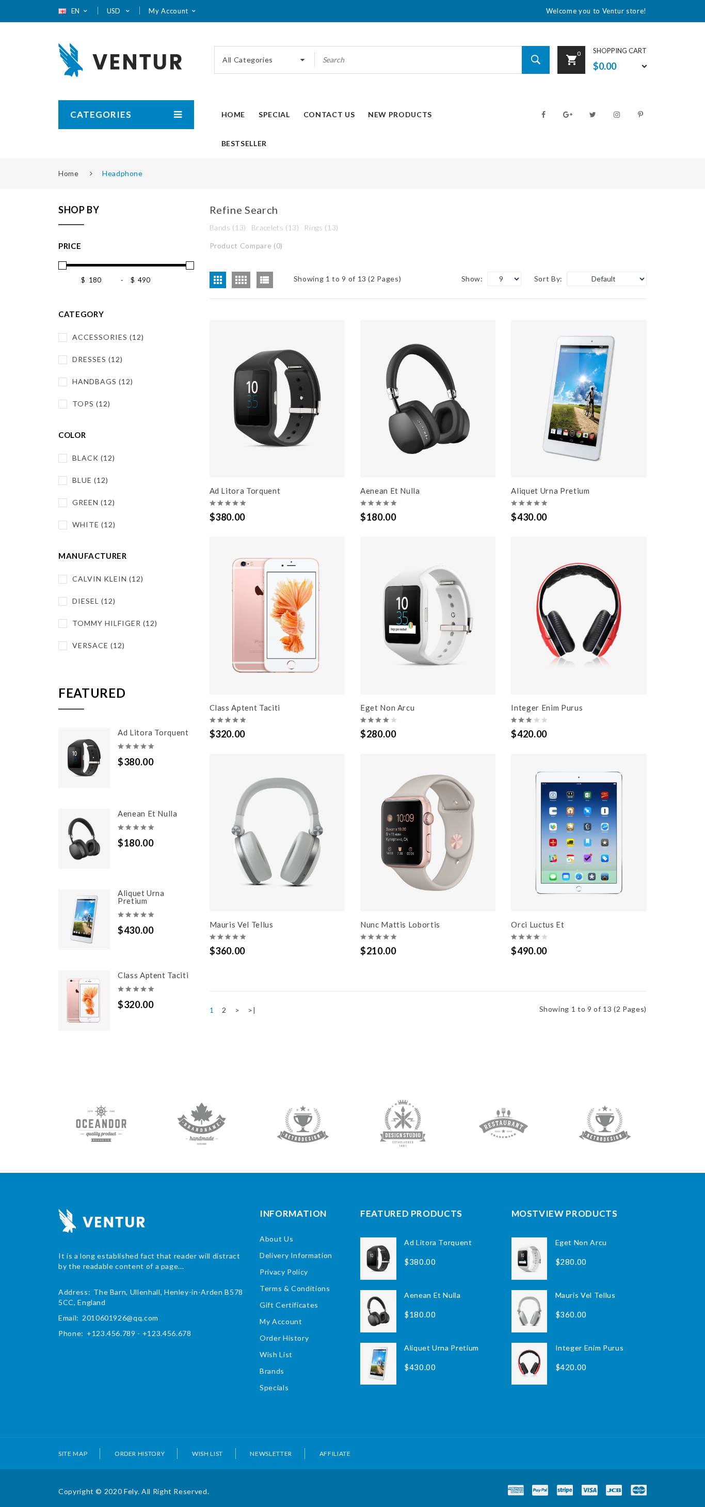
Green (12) (93, 502)
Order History (284, 1337)
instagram (618, 114)
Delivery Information (296, 1255)
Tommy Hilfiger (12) (114, 623)
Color (72, 434)
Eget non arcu (387, 707)
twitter (594, 114)
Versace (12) (98, 645)
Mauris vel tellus (242, 924)
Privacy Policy (284, 1271)
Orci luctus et (537, 924)
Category (81, 314)
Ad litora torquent (153, 732)
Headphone (122, 173)
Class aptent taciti (153, 975)
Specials (274, 1387)
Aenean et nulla (148, 813)
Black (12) (93, 457)
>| (251, 1010)
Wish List (276, 1354)
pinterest (642, 114)
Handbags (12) (102, 381)
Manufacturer (92, 555)
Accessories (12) (108, 337)
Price (69, 245)
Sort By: (548, 278)
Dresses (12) (97, 359)
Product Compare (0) (246, 245)
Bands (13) (228, 227)
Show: (472, 278)
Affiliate (335, 1453)
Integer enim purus (547, 707)
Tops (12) (91, 403)
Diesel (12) (94, 600)
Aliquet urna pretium (141, 896)
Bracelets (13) (275, 227)
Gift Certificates (289, 1304)
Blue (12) (90, 480)
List (265, 280)
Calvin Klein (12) (107, 578)
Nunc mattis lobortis (400, 924)
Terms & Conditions (295, 1288)
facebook (545, 114)
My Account (281, 1321)
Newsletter (271, 1453)
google (569, 114)
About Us (276, 1238)
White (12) (94, 524)
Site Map (72, 1453)
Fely (131, 1491)
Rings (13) (321, 227)
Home (68, 173)
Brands (272, 1371)
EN (76, 11)
